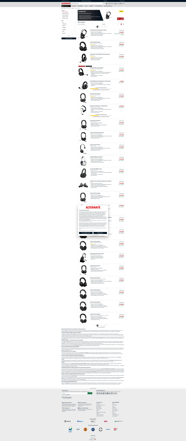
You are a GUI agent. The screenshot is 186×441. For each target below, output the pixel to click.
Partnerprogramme (115, 409)
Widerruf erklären (99, 408)
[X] (105, 393)
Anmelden (90, 393)
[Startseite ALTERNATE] (66, 3)
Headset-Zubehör (65, 16)
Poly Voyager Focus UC (85, 380)
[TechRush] (112, 393)
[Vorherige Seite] (95, 27)
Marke (63, 31)
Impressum (93, 435)
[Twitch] (116, 393)
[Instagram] (99, 393)
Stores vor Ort (114, 408)
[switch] (123, 6)
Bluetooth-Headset (65, 13)
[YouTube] (114, 393)
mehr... (69, 35)
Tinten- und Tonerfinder (100, 414)
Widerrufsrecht (98, 407)
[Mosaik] (123, 24)
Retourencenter (98, 406)
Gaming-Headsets (65, 15)
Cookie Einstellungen (115, 414)
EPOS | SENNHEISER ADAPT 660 (72, 377)
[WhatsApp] (110, 393)
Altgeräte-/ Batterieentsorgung (101, 412)
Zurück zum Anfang (93, 388)
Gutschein (97, 413)
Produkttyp (64, 27)
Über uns (113, 403)
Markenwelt (114, 407)
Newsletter (98, 409)
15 (104, 26)
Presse (113, 406)
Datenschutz (68, 394)
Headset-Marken (65, 18)
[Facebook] (97, 393)
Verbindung (64, 29)
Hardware (64, 8)
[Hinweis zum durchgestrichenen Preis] (118, 19)
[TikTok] (103, 393)
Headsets (72, 8)
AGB (113, 412)
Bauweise (63, 33)
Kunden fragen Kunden (99, 415)
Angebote (63, 25)
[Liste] (121, 24)
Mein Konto (98, 403)
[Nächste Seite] (107, 27)
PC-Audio (68, 8)
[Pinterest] (107, 393)
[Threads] (101, 393)
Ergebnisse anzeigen (68, 38)
